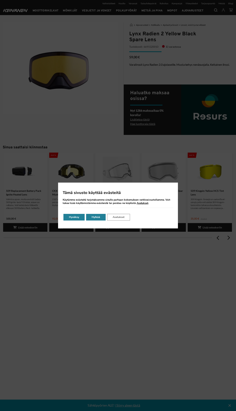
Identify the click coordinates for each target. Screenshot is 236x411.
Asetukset (142, 203)
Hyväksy (74, 217)
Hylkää (96, 217)
